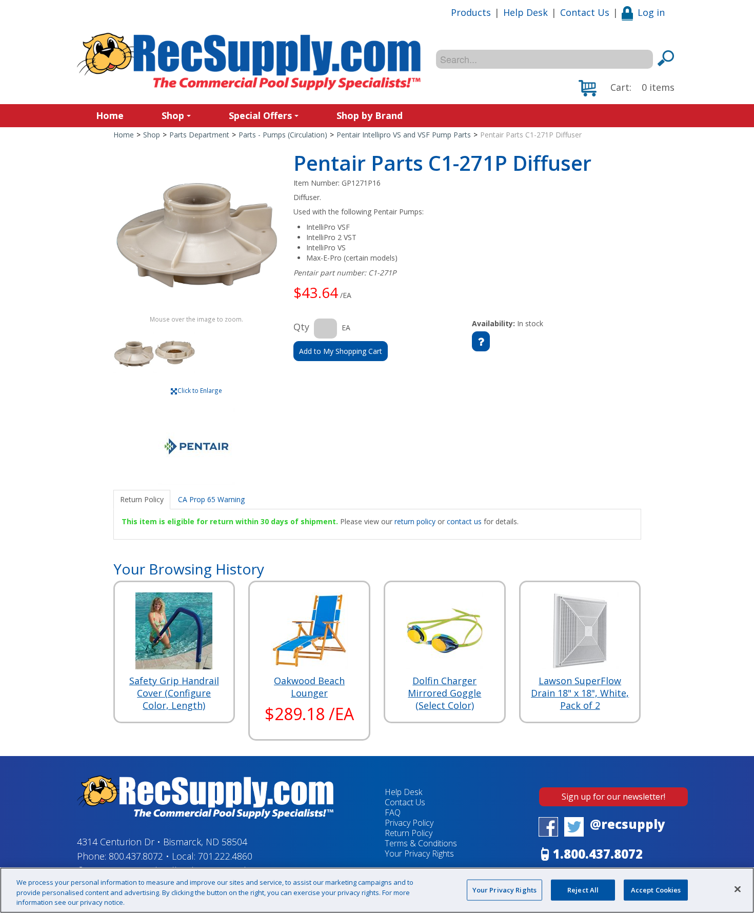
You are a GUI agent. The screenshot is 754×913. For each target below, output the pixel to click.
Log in (651, 12)
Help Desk (525, 12)
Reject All (583, 889)
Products (471, 12)
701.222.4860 (225, 856)
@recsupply (627, 824)
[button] (626, 88)
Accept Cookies (656, 889)
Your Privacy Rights (504, 889)
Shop (173, 115)
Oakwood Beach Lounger (309, 686)
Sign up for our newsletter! (613, 796)
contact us (464, 521)
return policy (414, 521)
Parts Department (199, 135)
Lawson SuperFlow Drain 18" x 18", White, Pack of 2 (580, 692)
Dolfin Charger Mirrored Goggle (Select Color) (444, 692)
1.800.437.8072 (598, 853)
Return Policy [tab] (142, 499)
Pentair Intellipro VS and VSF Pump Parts (403, 135)
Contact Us (584, 12)
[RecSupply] (249, 61)
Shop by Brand (369, 115)
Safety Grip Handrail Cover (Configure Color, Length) (174, 692)
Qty (301, 327)
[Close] (737, 889)
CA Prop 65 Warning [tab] (211, 499)
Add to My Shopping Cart (340, 351)
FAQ (393, 812)
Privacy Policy (409, 822)
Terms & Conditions (421, 843)
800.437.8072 (136, 856)
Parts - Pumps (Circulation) (283, 135)
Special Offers (260, 115)
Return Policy (408, 833)
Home (110, 115)
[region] (377, 890)
